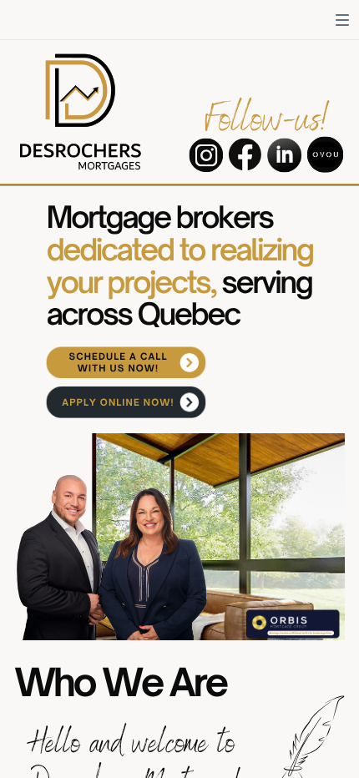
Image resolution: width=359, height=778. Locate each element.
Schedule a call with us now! (117, 363)
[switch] (342, 20)
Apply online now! (118, 402)
